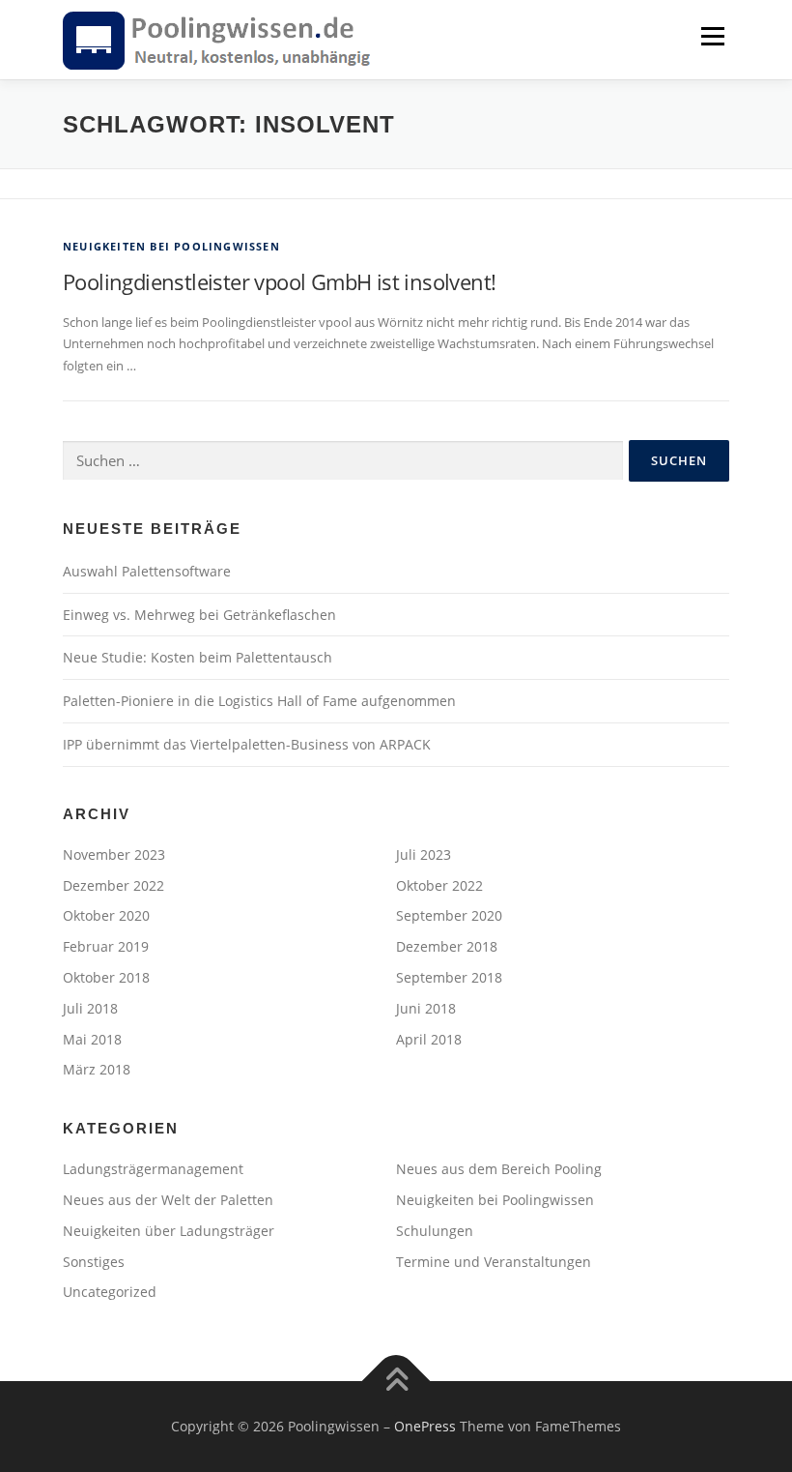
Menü (712, 35)
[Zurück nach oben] (396, 1381)
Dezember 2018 (446, 946)
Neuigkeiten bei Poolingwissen (171, 246)
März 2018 (96, 1069)
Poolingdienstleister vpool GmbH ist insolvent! (279, 281)
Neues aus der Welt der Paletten (168, 1200)
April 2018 (429, 1039)
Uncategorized (109, 1291)
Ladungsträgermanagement (153, 1169)
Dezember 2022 (113, 885)
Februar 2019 (106, 946)
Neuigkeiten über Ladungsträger (168, 1231)
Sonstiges (94, 1261)
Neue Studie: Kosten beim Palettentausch (197, 657)
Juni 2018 (426, 1008)
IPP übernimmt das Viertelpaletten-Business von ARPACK (247, 744)
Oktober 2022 (439, 885)
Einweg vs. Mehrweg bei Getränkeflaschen (199, 614)
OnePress (425, 1426)
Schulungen (434, 1231)
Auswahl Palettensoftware (147, 571)
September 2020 (449, 915)
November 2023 (114, 854)
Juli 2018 (90, 1008)
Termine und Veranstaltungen (493, 1261)
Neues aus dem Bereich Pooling (499, 1169)
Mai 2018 (92, 1039)
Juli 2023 (423, 854)
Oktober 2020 (106, 915)
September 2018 (449, 977)
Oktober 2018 (106, 977)
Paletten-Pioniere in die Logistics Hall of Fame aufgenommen (259, 701)
